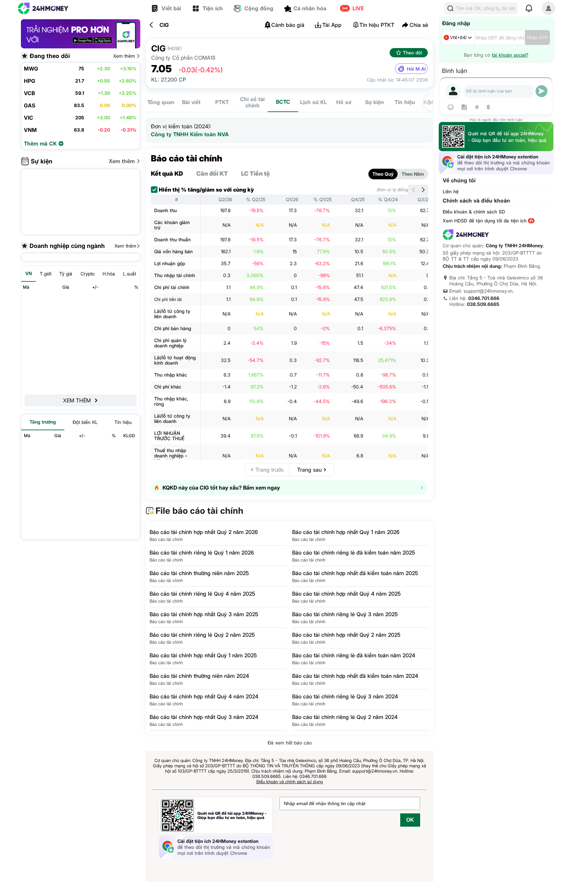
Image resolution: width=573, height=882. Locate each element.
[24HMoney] (43, 8)
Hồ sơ (343, 102)
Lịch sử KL (313, 102)
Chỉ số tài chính (252, 102)
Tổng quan (160, 102)
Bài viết (191, 102)
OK (410, 820)
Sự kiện (374, 102)
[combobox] (458, 37)
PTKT (222, 102)
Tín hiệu (405, 102)
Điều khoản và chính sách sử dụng (289, 781)
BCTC (283, 101)
